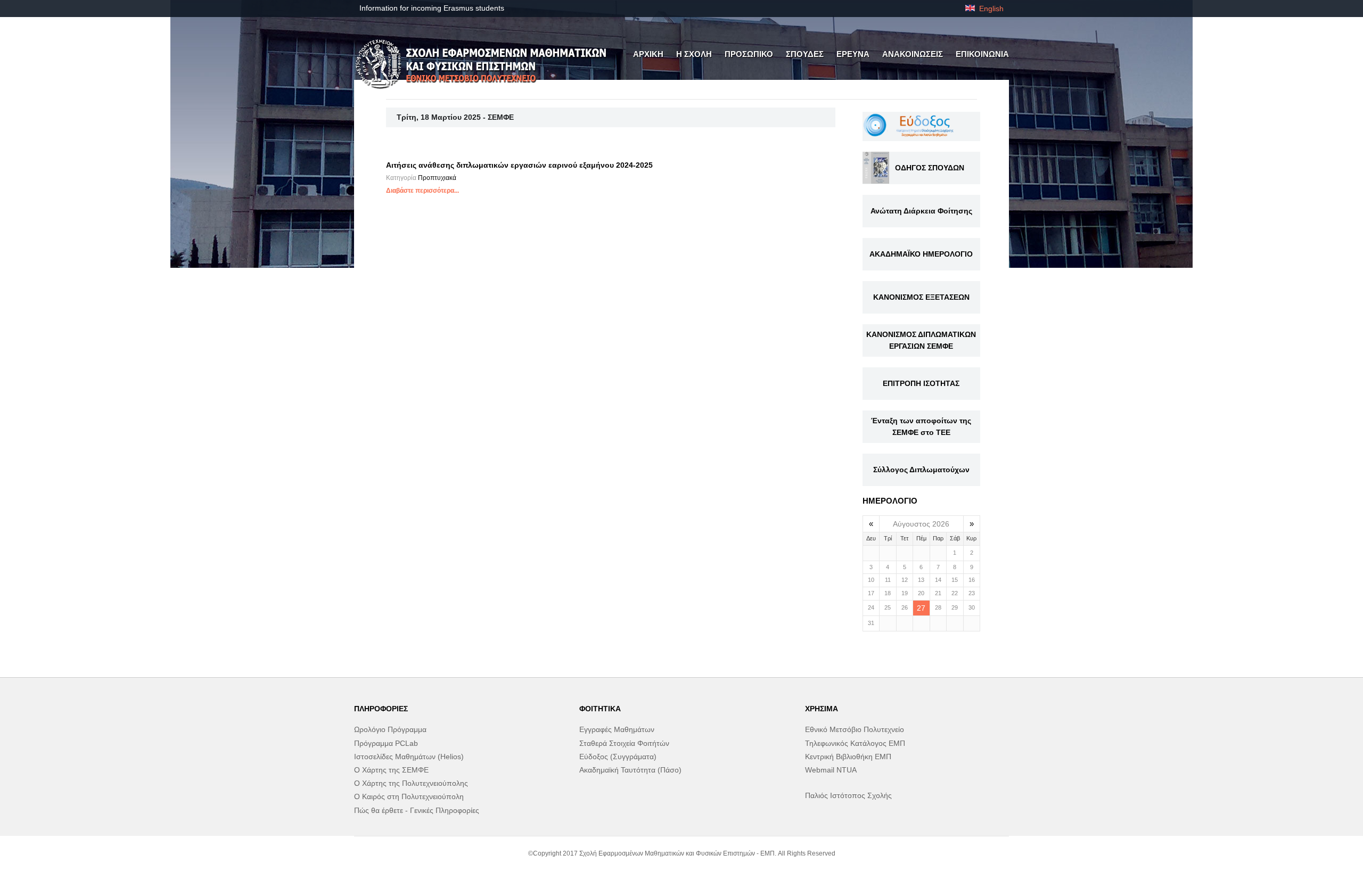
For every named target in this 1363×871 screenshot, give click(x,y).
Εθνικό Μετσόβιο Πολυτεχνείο (854, 729)
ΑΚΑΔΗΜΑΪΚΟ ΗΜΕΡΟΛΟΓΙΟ (921, 254)
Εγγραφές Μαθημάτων (616, 729)
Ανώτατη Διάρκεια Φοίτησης (921, 211)
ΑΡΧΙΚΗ (648, 54)
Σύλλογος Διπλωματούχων (921, 469)
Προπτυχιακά (437, 178)
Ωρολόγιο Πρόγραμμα (390, 729)
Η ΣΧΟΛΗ (694, 54)
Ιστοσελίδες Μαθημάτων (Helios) (409, 756)
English (990, 8)
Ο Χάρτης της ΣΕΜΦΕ (391, 770)
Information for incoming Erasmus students (431, 8)
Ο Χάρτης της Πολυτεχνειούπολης (411, 783)
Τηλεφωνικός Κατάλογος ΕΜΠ (855, 743)
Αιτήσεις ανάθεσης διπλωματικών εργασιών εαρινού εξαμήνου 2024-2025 (519, 165)
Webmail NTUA (831, 770)
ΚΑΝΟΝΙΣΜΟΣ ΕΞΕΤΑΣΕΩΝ (921, 297)
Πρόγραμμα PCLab (386, 743)
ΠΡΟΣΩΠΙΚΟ (749, 54)
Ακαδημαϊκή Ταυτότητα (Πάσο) (630, 770)
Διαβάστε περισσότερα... (422, 190)
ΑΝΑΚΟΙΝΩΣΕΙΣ (912, 54)
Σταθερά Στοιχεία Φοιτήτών (624, 743)
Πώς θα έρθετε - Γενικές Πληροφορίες (416, 810)
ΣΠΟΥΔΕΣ (805, 54)
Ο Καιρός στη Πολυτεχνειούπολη (409, 796)
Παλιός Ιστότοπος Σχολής (848, 795)
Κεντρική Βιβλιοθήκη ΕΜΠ (848, 756)
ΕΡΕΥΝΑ (852, 54)
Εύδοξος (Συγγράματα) (617, 756)
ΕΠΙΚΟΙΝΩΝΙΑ (982, 54)
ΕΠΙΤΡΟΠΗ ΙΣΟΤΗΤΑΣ (921, 383)
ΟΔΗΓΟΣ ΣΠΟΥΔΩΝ (929, 167)
